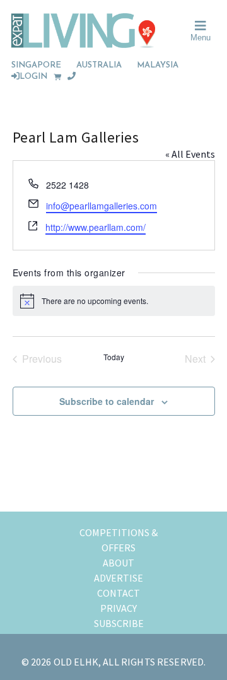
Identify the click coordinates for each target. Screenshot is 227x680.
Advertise (118, 578)
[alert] (114, 301)
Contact (118, 593)
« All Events (190, 154)
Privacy (118, 608)
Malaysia (157, 65)
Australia (99, 65)
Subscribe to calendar (106, 401)
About (118, 562)
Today (113, 357)
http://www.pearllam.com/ (95, 227)
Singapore (36, 65)
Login (33, 77)
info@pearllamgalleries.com (101, 205)
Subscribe (119, 623)
